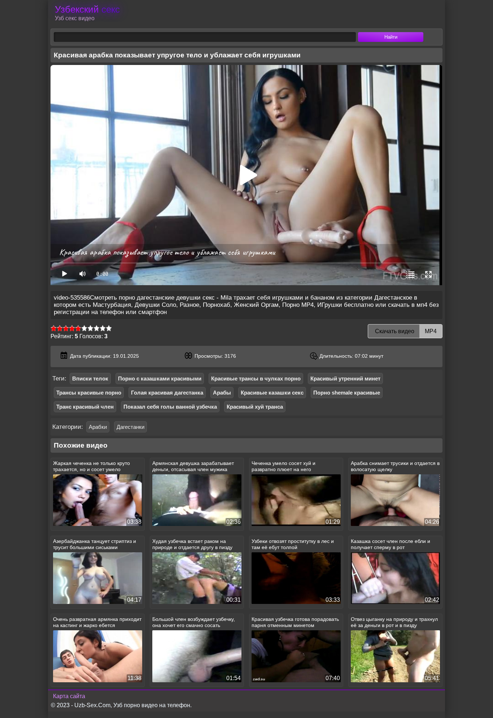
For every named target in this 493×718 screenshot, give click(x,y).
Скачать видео (405, 331)
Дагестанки (130, 427)
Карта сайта (69, 696)
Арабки (98, 427)
